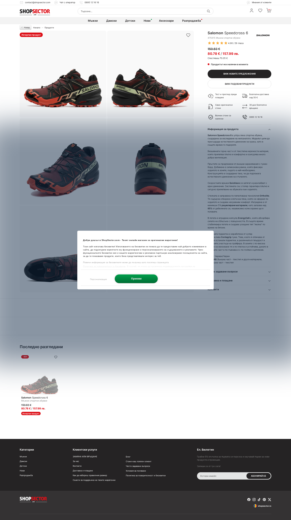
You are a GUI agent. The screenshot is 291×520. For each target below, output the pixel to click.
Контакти (77, 466)
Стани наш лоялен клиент (138, 461)
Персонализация (98, 279)
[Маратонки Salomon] (263, 35)
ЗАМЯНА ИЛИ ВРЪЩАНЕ (85, 456)
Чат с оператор (67, 2)
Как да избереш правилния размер (90, 475)
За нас (76, 461)
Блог (128, 456)
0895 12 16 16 (92, 2)
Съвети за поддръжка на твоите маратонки (94, 480)
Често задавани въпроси (138, 466)
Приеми (136, 278)
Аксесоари (166, 20)
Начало (36, 27)
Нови (147, 20)
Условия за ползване (136, 471)
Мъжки (93, 20)
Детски (130, 20)
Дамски (111, 20)
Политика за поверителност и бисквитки (146, 475)
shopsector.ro (264, 506)
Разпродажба (191, 20)
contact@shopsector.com (37, 2)
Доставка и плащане (83, 470)
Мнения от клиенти (261, 2)
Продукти (49, 27)
